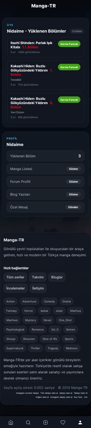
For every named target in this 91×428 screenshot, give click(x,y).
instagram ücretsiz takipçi (27, 393)
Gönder (73, 207)
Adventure (29, 301)
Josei (59, 310)
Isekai (44, 310)
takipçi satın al (65, 393)
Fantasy (11, 310)
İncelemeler (15, 288)
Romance (38, 329)
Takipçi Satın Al (80, 393)
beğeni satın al (42, 397)
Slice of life (50, 339)
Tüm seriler (15, 277)
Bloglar (57, 277)
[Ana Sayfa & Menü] (10, 422)
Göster (73, 168)
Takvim (38, 277)
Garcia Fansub (69, 44)
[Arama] (28, 422)
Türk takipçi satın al (49, 393)
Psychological (15, 329)
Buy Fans (78, 397)
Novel (47, 320)
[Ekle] (45, 422)
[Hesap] (80, 422)
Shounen (29, 339)
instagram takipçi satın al (61, 397)
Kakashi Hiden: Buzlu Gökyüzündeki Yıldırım (31, 70)
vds (85, 397)
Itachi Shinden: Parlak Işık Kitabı (31, 45)
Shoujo (10, 339)
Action (10, 301)
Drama (66, 301)
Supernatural (14, 348)
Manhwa (12, 320)
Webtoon (72, 348)
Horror (28, 310)
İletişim (38, 288)
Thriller (35, 348)
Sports (69, 339)
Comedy (49, 301)
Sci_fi (54, 329)
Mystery (30, 320)
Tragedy (53, 348)
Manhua (75, 310)
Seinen (70, 329)
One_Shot (65, 320)
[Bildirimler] (63, 422)
